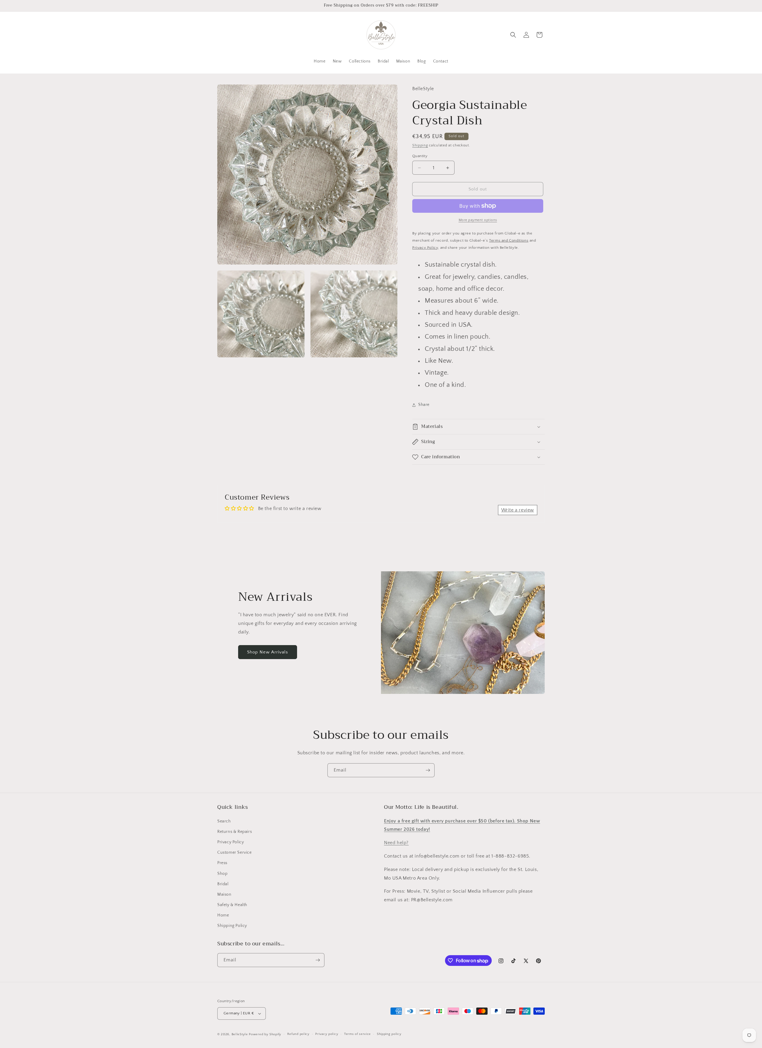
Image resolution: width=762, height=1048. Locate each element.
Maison (224, 894)
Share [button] (424, 404)
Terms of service (357, 1034)
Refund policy (298, 1034)
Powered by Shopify (265, 1034)
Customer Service (234, 852)
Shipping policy (389, 1034)
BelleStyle (240, 1034)
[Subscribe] (427, 770)
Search (224, 821)
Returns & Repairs (234, 831)
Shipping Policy (232, 926)
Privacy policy (326, 1034)
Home (223, 915)
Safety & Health (232, 904)
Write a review (517, 510)
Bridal (223, 884)
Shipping (420, 145)
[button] (513, 34)
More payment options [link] (478, 220)
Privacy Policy (230, 842)
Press (222, 863)
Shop (222, 873)
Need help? (396, 842)
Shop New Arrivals (267, 652)
